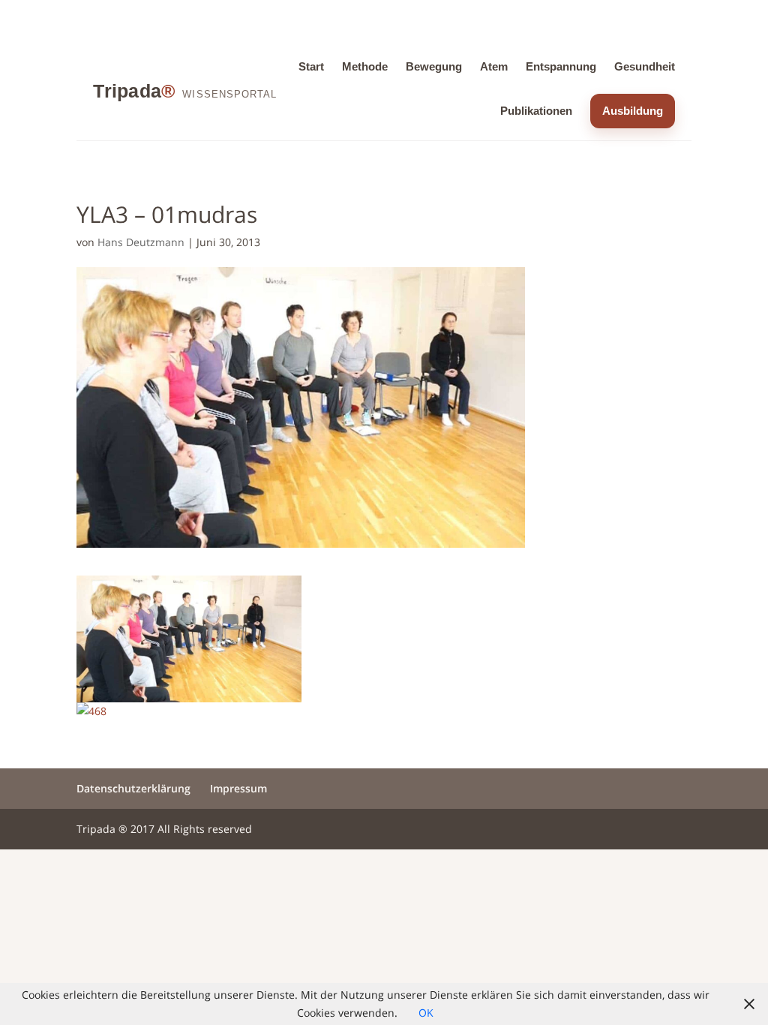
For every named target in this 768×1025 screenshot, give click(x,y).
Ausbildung (632, 110)
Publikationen (536, 110)
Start (311, 66)
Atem (494, 66)
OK (426, 1012)
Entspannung (561, 66)
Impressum (238, 788)
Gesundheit (644, 66)
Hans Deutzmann (141, 242)
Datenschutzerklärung (133, 788)
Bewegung (434, 66)
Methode (365, 66)
